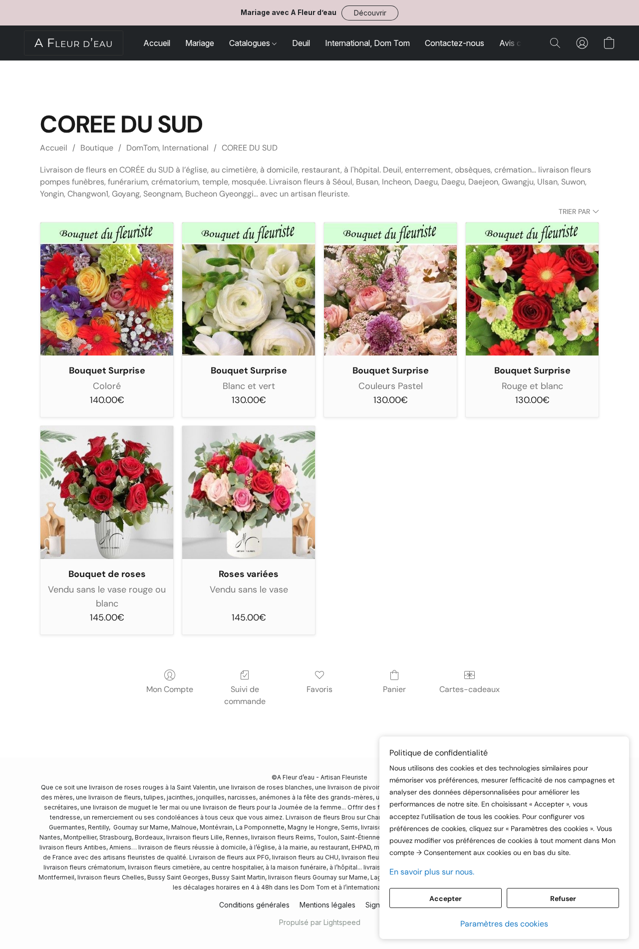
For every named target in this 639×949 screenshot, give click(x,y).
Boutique (96, 147)
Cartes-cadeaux (469, 689)
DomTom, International (167, 147)
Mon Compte (169, 689)
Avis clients (519, 43)
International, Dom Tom (367, 43)
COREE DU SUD (250, 147)
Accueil (156, 43)
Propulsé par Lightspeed (319, 922)
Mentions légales (327, 904)
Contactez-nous (454, 43)
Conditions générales (254, 904)
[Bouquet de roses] (106, 492)
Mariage (199, 43)
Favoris (319, 689)
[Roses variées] (248, 492)
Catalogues (250, 43)
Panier (394, 689)
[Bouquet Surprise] (106, 289)
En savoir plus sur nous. (431, 871)
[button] (369, 13)
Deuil (301, 43)
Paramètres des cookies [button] (504, 923)
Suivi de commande (245, 695)
